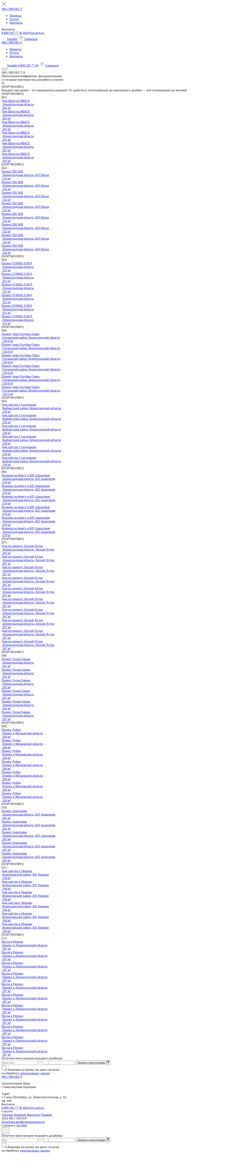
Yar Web (21, 1125)
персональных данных (35, 1073)
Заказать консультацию (91, 1062)
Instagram (20, 1114)
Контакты (16, 22)
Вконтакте (34, 1114)
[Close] (6, 1130)
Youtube (47, 1114)
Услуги (14, 19)
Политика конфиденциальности (23, 1122)
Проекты (15, 15)
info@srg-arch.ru (33, 33)
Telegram (7, 1114)
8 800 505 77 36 (12, 33)
